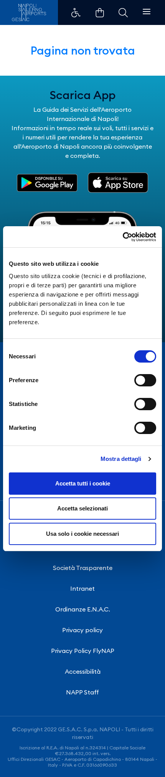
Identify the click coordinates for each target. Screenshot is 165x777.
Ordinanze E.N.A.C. (82, 609)
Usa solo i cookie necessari (82, 533)
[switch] (145, 380)
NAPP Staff (82, 692)
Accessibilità (83, 671)
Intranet (82, 588)
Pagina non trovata (82, 50)
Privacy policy (82, 630)
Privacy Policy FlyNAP (82, 650)
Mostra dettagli (121, 459)
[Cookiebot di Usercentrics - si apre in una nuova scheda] (122, 237)
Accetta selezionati (82, 508)
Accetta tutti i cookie (82, 483)
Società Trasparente (82, 568)
